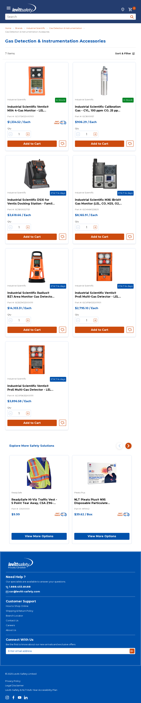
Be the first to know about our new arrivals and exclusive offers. (41, 644)
